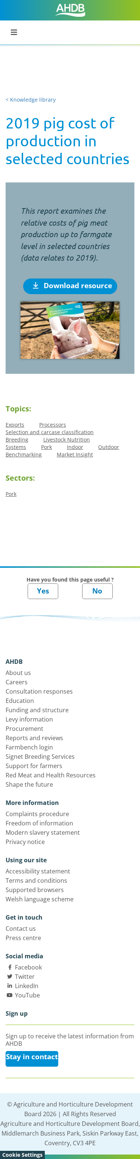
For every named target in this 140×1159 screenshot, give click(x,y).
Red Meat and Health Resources (51, 775)
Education (20, 701)
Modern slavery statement (43, 832)
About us (18, 673)
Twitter (25, 976)
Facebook (28, 967)
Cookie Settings (22, 1154)
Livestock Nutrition (66, 439)
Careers (17, 682)
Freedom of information (39, 823)
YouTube (27, 995)
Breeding (17, 439)
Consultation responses (39, 691)
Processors (52, 424)
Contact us (21, 928)
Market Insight (75, 454)
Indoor (75, 446)
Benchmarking (24, 454)
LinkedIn (26, 986)
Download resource (77, 285)
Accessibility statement (38, 871)
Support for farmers (34, 766)
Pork (46, 446)
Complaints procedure (37, 814)
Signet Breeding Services (40, 756)
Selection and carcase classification (50, 432)
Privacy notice (25, 842)
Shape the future (29, 784)
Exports (15, 424)
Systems (16, 446)
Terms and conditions (36, 880)
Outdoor (108, 446)
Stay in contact (32, 1056)
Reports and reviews (34, 738)
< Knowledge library (31, 99)
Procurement (24, 729)
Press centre (23, 938)
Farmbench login (29, 747)
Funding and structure (37, 710)
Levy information (29, 719)
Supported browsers (35, 890)
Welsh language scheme (40, 899)
